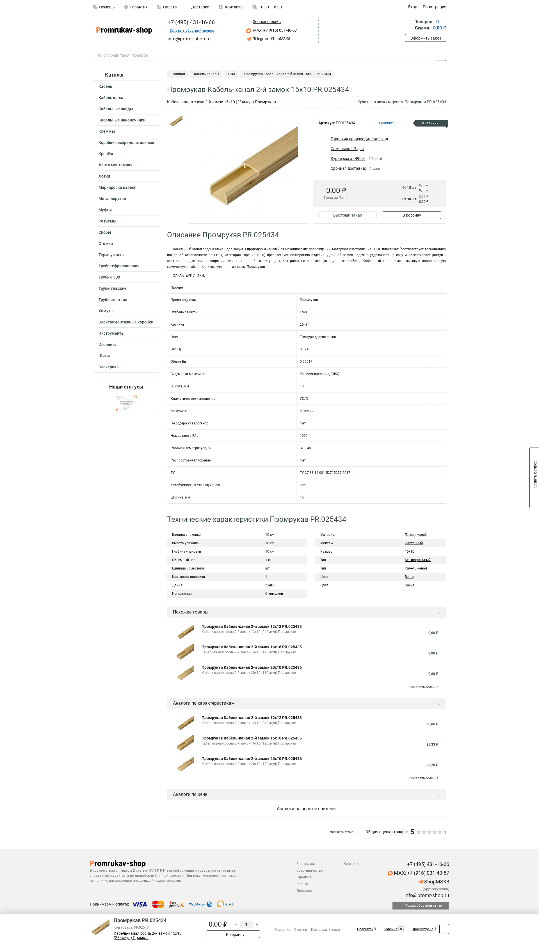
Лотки (104, 176)
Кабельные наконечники (122, 120)
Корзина (391, 929)
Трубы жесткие (113, 299)
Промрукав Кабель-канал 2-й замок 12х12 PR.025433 (252, 626)
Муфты (105, 210)
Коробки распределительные (126, 142)
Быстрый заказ (347, 215)
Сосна (410, 585)
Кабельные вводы (116, 109)
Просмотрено (422, 929)
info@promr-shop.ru (426, 895)
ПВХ (231, 74)
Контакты (234, 7)
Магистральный (418, 560)
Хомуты (106, 311)
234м (269, 585)
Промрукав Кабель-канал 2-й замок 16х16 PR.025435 (252, 647)
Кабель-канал (416, 568)
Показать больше (423, 687)
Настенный (414, 543)
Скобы (105, 232)
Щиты (104, 355)
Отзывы (300, 930)
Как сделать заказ (326, 930)
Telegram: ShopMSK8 (271, 38)
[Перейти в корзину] (409, 25)
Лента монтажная (116, 165)
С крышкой (274, 594)
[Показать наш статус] (126, 402)
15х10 (409, 551)
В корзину (412, 215)
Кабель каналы (113, 97)
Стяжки (106, 243)
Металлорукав (112, 198)
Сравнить (365, 929)
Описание (282, 930)
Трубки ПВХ (109, 277)
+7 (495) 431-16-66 (190, 22)
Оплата (170, 7)
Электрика (109, 367)
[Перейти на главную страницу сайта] (124, 30)
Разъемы (107, 221)
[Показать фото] (175, 121)
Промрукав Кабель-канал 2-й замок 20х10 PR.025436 (252, 667)
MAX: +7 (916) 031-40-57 (274, 30)
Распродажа (306, 864)
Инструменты (111, 333)
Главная (178, 74)
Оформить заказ (425, 38)
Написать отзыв (341, 832)
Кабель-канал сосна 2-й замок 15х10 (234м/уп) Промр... (148, 935)
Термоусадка (111, 254)
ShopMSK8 (436, 882)
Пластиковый (416, 535)
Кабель (105, 86)
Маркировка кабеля (117, 187)
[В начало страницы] (444, 929)
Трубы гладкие (113, 288)
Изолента (108, 344)
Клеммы (107, 131)
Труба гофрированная (119, 266)
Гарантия (139, 7)
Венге (409, 577)
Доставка (199, 7)
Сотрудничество (309, 870)
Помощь (107, 7)
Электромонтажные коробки (126, 322)
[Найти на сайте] (441, 55)
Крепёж (106, 153)
